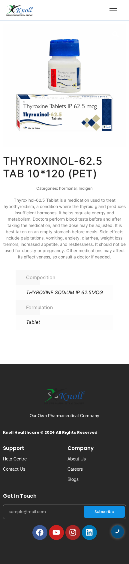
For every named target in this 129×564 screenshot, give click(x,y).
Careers (75, 469)
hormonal (67, 188)
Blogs (73, 479)
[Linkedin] (89, 532)
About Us (77, 459)
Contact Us (14, 469)
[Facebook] (39, 532)
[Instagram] (72, 532)
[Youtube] (56, 532)
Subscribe (104, 511)
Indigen (86, 188)
